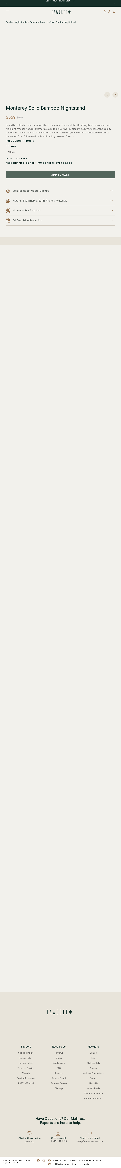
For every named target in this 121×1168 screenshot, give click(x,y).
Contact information (81, 1164)
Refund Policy (26, 1058)
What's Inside (93, 1088)
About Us (93, 1083)
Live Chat (29, 1141)
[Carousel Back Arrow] (107, 95)
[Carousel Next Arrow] (115, 95)
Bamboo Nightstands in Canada (21, 22)
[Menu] (8, 12)
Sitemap (59, 1088)
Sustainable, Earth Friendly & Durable (44, 408)
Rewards (59, 1073)
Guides (93, 1068)
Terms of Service (25, 1068)
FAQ (59, 1068)
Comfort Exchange (26, 1078)
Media (59, 1058)
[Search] (105, 11)
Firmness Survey (59, 1083)
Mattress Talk (93, 1063)
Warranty (26, 1073)
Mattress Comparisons (93, 1073)
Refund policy (61, 1160)
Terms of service (93, 1160)
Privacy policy (76, 1160)
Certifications (59, 1063)
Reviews (59, 1053)
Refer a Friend (59, 1078)
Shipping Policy (25, 1053)
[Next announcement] (114, 3)
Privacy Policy (26, 1063)
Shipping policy (62, 1164)
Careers (93, 1078)
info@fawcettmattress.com (90, 1141)
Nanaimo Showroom (93, 1098)
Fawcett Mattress (19, 1160)
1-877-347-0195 (26, 1083)
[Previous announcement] (7, 3)
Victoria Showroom (93, 1093)
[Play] (22, 559)
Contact (93, 1053)
